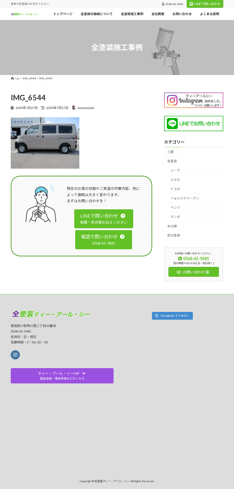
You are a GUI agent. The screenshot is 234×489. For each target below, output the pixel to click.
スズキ (175, 179)
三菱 (170, 152)
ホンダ (175, 216)
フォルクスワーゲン (184, 198)
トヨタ (175, 189)
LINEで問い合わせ (207, 4)
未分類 (172, 226)
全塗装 (172, 161)
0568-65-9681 (174, 4)
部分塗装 (173, 235)
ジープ (175, 170)
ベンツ (175, 207)
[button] (103, 218)
